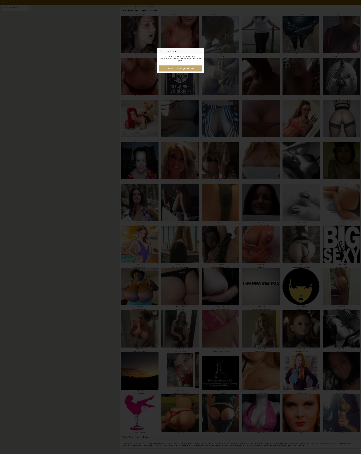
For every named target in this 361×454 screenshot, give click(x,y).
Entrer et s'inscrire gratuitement (180, 68)
